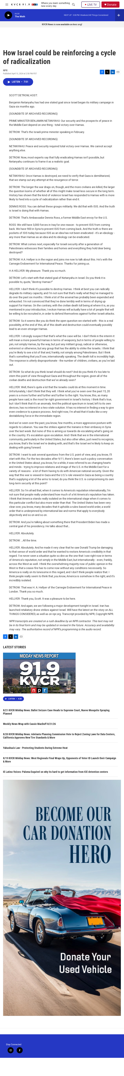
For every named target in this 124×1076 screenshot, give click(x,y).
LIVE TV (92, 4)
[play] (8, 15)
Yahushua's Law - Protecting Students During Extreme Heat (35, 747)
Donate (111, 4)
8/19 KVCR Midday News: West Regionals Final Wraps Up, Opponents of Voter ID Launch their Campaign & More (59, 760)
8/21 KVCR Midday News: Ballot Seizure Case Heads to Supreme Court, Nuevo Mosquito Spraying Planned (56, 712)
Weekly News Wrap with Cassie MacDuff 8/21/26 (29, 723)
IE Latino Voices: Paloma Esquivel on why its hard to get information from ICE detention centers (55, 771)
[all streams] (119, 15)
